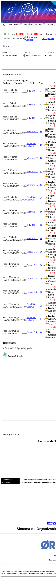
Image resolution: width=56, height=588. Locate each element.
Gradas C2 (32, 265)
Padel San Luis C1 (31, 198)
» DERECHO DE (7, 480)
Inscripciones (48, 38)
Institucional (36, 24)
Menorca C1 (32, 158)
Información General (31, 38)
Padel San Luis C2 (31, 144)
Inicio (25, 24)
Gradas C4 (32, 292)
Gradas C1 (32, 252)
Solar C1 (31, 211)
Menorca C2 (32, 131)
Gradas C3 (32, 278)
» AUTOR (5, 482)
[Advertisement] (28, 391)
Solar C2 (31, 91)
